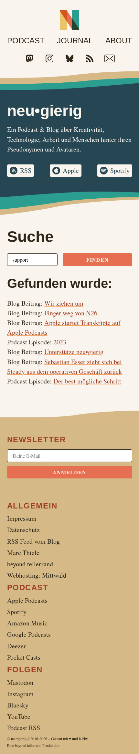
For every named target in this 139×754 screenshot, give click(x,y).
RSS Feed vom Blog (33, 541)
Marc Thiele (23, 552)
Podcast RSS (23, 727)
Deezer (16, 646)
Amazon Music (27, 623)
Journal (75, 40)
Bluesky (17, 705)
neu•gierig (19, 738)
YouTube (18, 716)
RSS (25, 170)
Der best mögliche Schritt (87, 381)
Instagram (20, 693)
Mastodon (20, 682)
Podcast (26, 40)
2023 (59, 342)
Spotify (120, 170)
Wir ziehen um (63, 303)
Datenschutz (23, 529)
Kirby (83, 738)
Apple (71, 170)
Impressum (22, 518)
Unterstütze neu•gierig (73, 351)
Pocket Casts (23, 657)
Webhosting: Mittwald (36, 575)
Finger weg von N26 (70, 313)
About (118, 40)
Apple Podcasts (27, 600)
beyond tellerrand (28, 745)
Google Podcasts (29, 634)
